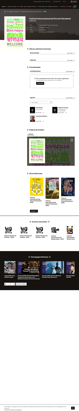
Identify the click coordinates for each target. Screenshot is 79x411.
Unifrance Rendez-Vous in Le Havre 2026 (41, 1)
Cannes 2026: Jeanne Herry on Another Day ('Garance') (38, 276)
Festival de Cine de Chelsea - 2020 (10, 236)
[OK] (73, 408)
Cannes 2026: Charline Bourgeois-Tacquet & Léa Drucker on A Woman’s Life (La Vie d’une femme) (15, 277)
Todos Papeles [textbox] (34, 102)
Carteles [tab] (30, 134)
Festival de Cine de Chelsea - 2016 (26, 236)
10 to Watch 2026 (56, 1)
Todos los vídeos (21, 284)
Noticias (21, 6)
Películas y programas (12, 6)
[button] (72, 140)
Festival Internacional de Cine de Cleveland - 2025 (52, 203)
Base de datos (42, 6)
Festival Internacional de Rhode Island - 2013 (57, 237)
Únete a (69, 6)
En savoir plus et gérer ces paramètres (13, 409)
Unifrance (63, 6)
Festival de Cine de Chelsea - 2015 (41, 236)
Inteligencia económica (53, 6)
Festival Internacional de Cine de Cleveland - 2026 (36, 200)
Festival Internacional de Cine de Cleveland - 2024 (67, 200)
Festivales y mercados (31, 6)
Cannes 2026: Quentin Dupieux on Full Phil (63, 276)
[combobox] (41, 102)
